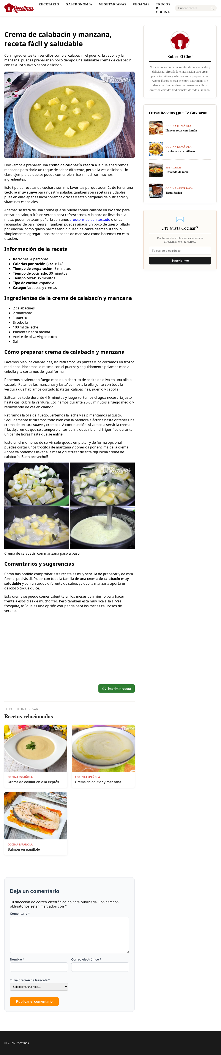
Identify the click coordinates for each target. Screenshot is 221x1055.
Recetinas (22, 1043)
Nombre (17, 959)
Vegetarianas (112, 4)
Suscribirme (180, 260)
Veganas (141, 4)
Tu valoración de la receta (30, 980)
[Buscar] (212, 8)
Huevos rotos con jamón (181, 130)
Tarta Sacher (174, 192)
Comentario (20, 913)
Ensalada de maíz (177, 172)
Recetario (49, 4)
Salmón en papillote (24, 849)
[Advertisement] (69, 655)
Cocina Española (20, 777)
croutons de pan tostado (90, 219)
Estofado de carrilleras (180, 151)
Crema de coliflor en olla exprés (33, 782)
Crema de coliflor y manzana (98, 782)
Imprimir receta (119, 688)
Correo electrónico (86, 959)
